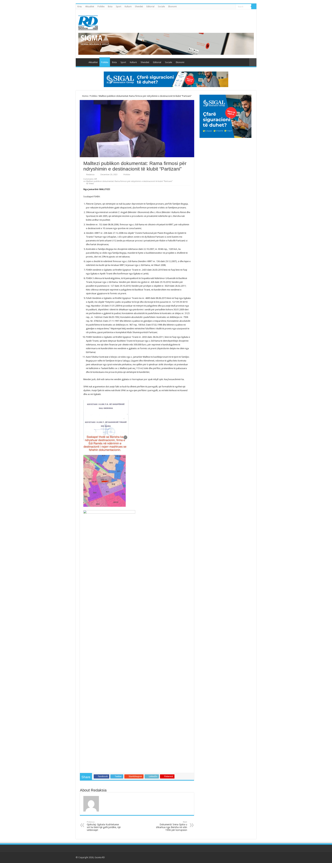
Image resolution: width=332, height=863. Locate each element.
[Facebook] (235, 857)
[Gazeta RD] (88, 22)
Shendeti (139, 6)
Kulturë (128, 6)
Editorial (150, 6)
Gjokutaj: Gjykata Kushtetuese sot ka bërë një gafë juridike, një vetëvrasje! (104, 826)
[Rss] (232, 857)
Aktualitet (89, 6)
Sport (118, 6)
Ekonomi (172, 6)
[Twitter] (239, 857)
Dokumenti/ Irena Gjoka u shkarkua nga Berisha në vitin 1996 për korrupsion (171, 826)
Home (85, 96)
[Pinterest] (242, 857)
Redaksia (90, 174)
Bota (110, 6)
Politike (101, 6)
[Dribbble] (245, 857)
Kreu (79, 6)
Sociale (161, 6)
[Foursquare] (249, 857)
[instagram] (252, 857)
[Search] (253, 6)
